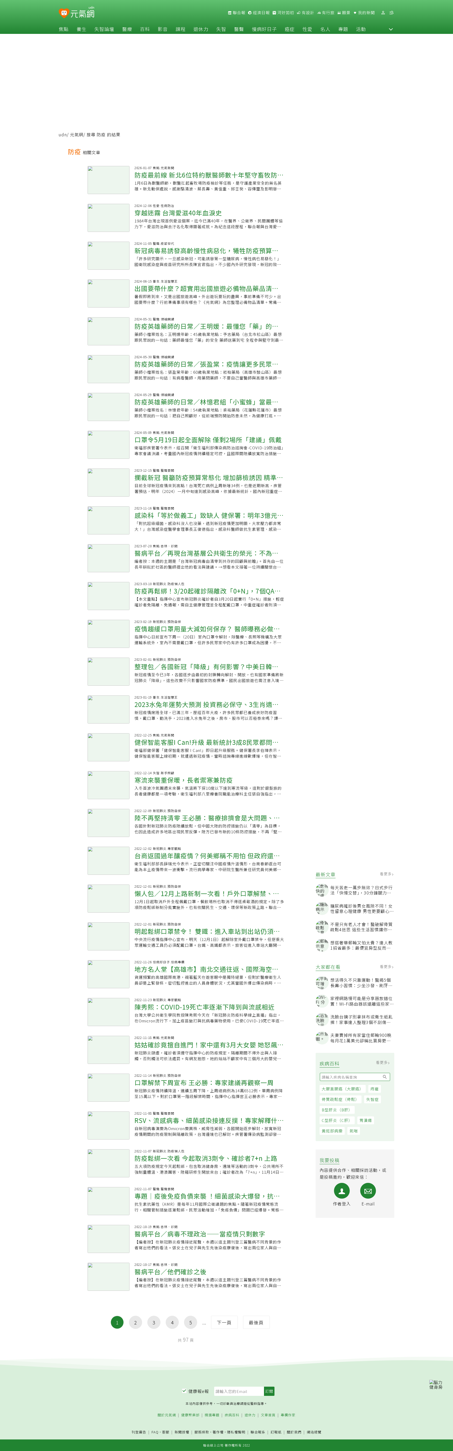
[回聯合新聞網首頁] (64, 13)
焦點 (64, 28)
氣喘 (353, 1130)
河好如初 (285, 12)
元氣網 (76, 134)
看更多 (386, 874)
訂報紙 (276, 1432)
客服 (165, 1431)
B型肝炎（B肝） (337, 1109)
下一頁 (224, 1322)
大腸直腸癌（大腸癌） (343, 1088)
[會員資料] (383, 13)
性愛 (307, 28)
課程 (181, 28)
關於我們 (294, 1432)
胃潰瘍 (365, 1120)
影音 (163, 28)
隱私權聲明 (236, 1431)
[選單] (391, 13)
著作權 (218, 1431)
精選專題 (212, 1415)
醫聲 (239, 28)
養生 (82, 28)
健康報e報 (198, 1391)
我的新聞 (366, 12)
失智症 (372, 1099)
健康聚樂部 (190, 1415)
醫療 (127, 28)
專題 (343, 28)
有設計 (307, 12)
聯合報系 (258, 1432)
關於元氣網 (167, 1415)
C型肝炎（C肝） (337, 1120)
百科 (145, 28)
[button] (391, 29)
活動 (361, 28)
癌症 (290, 28)
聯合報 (238, 12)
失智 (221, 28)
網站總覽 (314, 1432)
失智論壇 (104, 28)
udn (63, 134)
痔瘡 (374, 1088)
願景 (345, 12)
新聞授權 (182, 1432)
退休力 (200, 28)
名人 (325, 28)
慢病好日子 (264, 28)
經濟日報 (261, 12)
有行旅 (328, 12)
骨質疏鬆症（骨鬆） (340, 1099)
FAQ (155, 1431)
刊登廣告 (139, 1432)
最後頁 (256, 1322)
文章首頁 (268, 1415)
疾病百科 (232, 1415)
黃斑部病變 (332, 1130)
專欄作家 (288, 1415)
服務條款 (202, 1431)
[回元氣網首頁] (82, 13)
